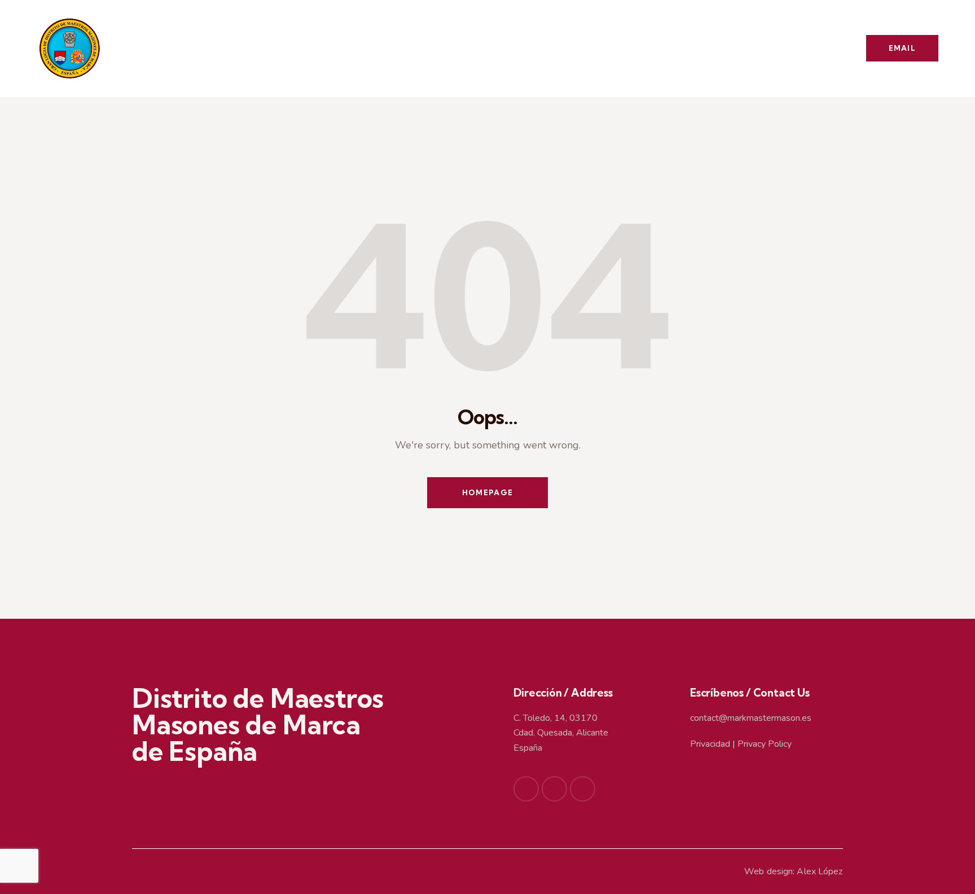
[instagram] (582, 788)
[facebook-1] (526, 788)
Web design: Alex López (793, 871)
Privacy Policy (764, 744)
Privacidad (710, 744)
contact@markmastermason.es (750, 718)
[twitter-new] (554, 788)
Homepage (487, 492)
